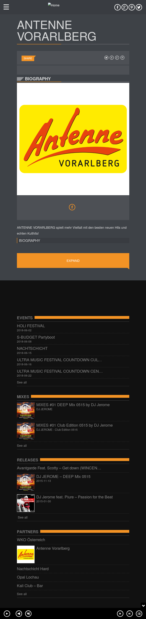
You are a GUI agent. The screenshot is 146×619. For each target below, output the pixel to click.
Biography (29, 240)
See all (22, 382)
